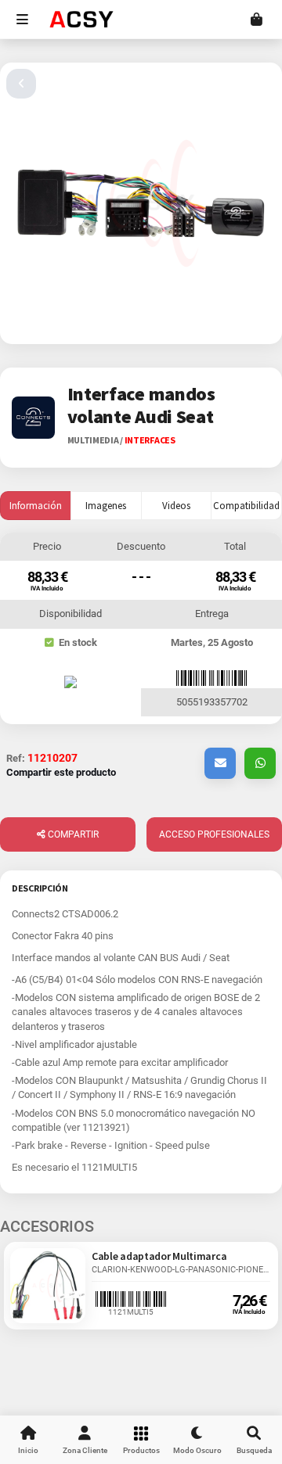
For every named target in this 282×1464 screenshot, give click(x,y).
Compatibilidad (246, 505)
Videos (176, 505)
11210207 (52, 758)
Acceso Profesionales (214, 834)
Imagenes (105, 505)
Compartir (72, 834)
